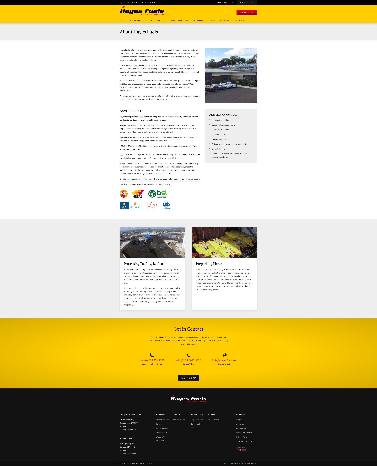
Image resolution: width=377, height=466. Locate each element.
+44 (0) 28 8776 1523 (152, 360)
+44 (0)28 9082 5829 (130, 453)
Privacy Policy (242, 437)
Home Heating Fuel (179, 20)
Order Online (246, 12)
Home (122, 20)
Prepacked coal (162, 419)
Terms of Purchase (244, 441)
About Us (224, 20)
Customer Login (221, 2)
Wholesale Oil (162, 428)
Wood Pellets (161, 432)
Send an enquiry (188, 378)
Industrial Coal (179, 419)
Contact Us (239, 20)
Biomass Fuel (199, 20)
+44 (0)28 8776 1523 (129, 2)
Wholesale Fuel (137, 20)
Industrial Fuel (157, 20)
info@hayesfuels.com (152, 2)
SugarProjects (252, 463)
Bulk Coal (160, 424)
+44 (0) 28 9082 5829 (188, 360)
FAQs (212, 20)
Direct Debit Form (244, 432)
